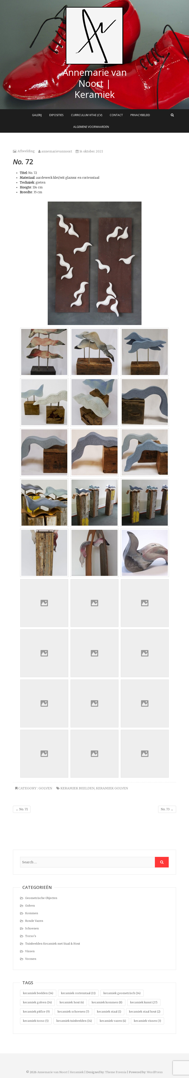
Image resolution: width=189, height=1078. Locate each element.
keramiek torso (36, 1020)
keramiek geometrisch (122, 993)
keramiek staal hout (144, 1011)
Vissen (30, 951)
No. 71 (22, 809)
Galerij (37, 115)
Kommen (31, 913)
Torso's (30, 936)
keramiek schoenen (73, 1011)
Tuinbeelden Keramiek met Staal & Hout (52, 943)
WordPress (155, 1072)
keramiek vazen (113, 1020)
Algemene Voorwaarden (91, 127)
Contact (116, 115)
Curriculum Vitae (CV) (86, 115)
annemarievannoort (56, 151)
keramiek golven (112, 788)
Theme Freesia (115, 1072)
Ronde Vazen (34, 921)
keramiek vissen (147, 1020)
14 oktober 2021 (91, 151)
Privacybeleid (140, 115)
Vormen (30, 959)
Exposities (56, 115)
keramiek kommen (107, 1002)
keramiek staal (109, 1011)
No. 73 (167, 809)
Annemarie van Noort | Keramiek (94, 83)
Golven (45, 788)
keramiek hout (72, 1002)
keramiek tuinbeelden (74, 1020)
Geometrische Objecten (41, 898)
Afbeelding (26, 151)
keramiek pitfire (36, 1011)
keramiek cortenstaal (78, 993)
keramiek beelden (77, 788)
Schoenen (32, 928)
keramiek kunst (143, 1002)
